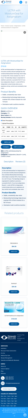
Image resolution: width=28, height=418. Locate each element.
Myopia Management (6, 358)
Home (2, 26)
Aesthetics (3, 348)
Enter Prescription (7, 120)
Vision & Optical (5, 368)
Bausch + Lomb (21, 154)
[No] (26, 412)
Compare (6, 147)
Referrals (3, 373)
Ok (14, 415)
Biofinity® (14, 283)
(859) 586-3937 (10, 377)
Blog (2, 371)
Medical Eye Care (5, 355)
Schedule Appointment (9, 389)
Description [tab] (8, 161)
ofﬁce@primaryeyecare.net (13, 383)
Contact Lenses (9, 26)
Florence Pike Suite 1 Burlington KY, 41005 (21, 337)
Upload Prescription (8, 123)
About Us (3, 366)
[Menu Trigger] (26, 2)
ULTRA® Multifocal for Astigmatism (14, 315)
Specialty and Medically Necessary (10, 360)
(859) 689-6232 (10, 379)
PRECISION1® (14, 243)
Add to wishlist (18, 147)
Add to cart (7, 142)
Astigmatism (17, 26)
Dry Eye (3, 353)
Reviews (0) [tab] (20, 161)
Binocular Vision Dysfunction (8, 350)
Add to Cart (14, 251)
